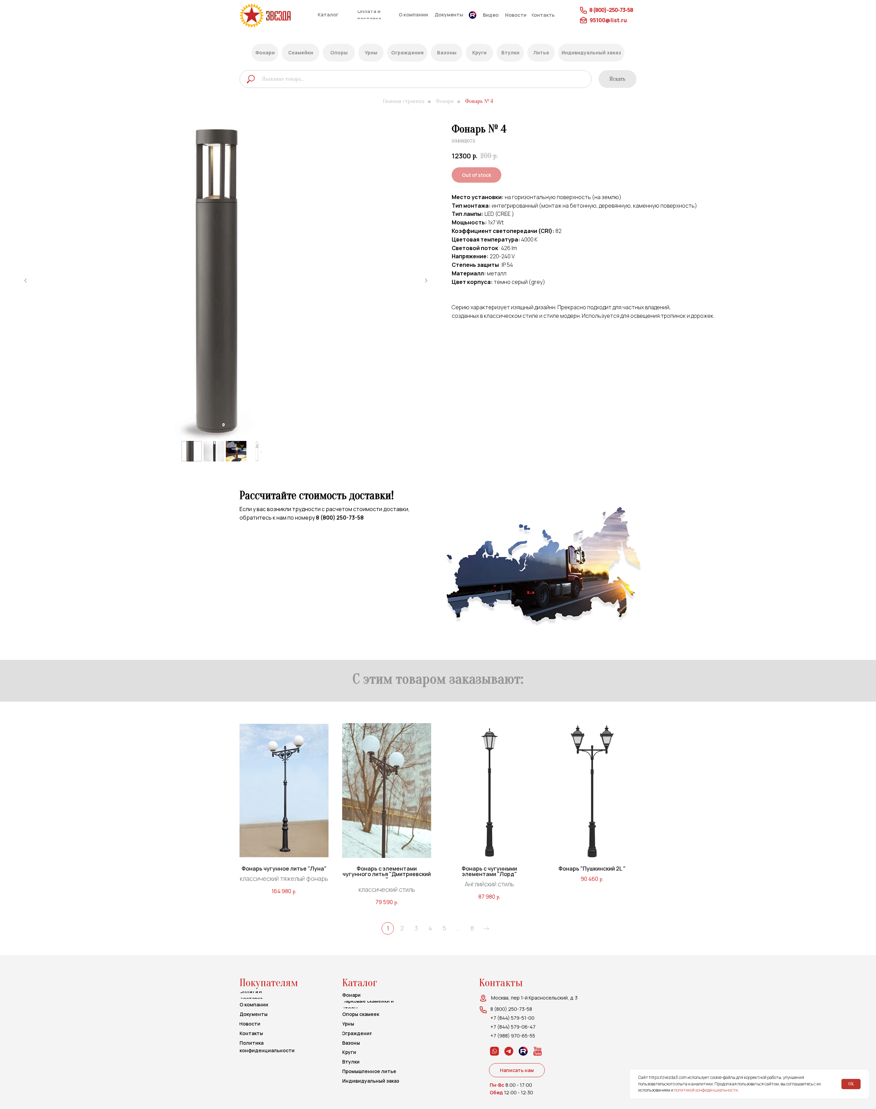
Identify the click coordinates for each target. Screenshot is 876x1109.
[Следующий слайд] (426, 280)
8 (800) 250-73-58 (340, 517)
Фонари (445, 101)
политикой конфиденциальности (706, 1090)
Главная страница (403, 101)
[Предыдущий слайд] (26, 280)
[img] (278, 15)
